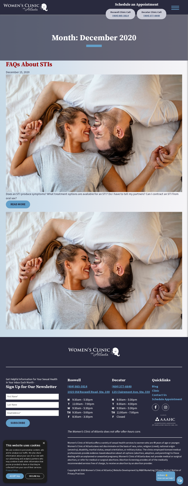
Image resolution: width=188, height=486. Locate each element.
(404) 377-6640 (122, 386)
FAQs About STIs (29, 64)
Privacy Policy (163, 470)
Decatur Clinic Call (152, 14)
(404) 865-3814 (77, 386)
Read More (18, 204)
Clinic (155, 391)
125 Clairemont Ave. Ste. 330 (131, 392)
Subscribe (18, 423)
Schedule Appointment (167, 399)
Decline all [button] (34, 476)
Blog (155, 386)
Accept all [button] (15, 476)
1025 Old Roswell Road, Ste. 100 (89, 392)
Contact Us (159, 395)
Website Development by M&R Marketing (134, 470)
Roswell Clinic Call (120, 14)
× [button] (44, 443)
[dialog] (25, 461)
